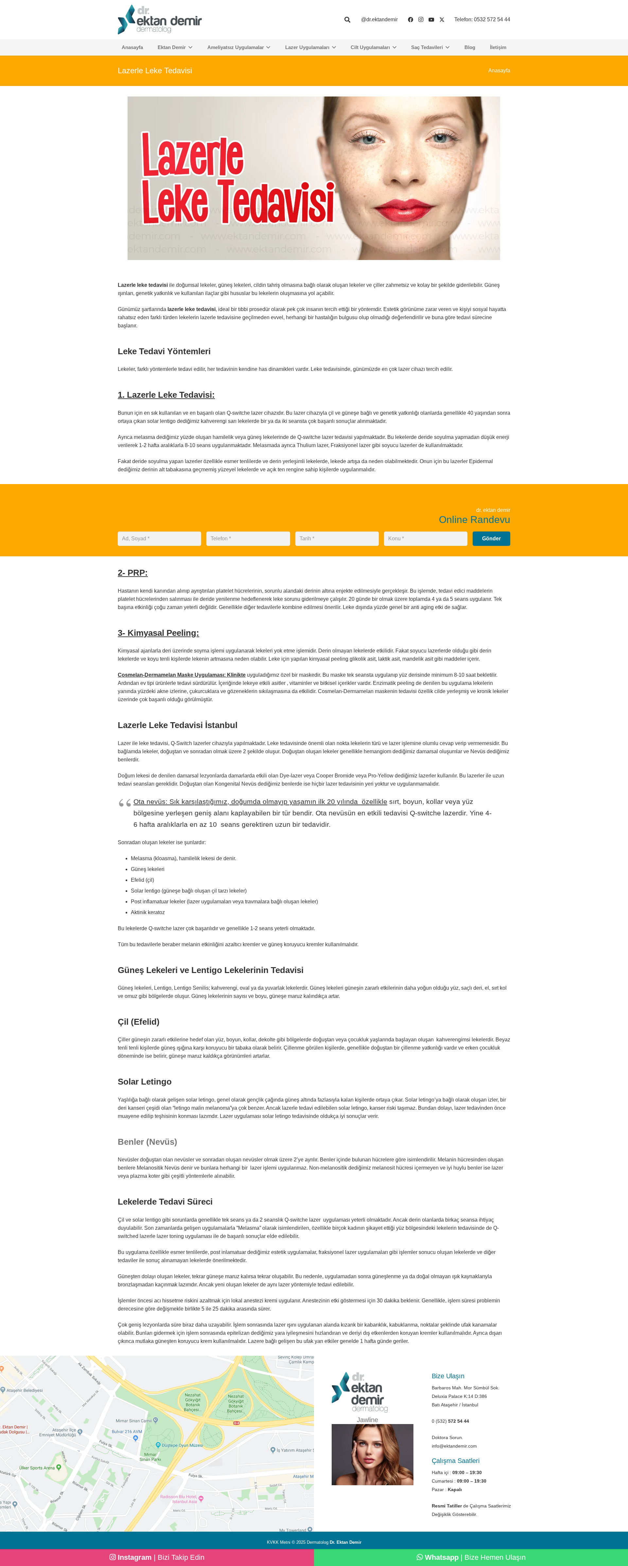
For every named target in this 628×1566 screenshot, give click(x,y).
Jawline (367, 1419)
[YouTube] (431, 19)
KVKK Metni (278, 1542)
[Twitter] (442, 19)
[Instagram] (421, 19)
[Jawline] (372, 1454)
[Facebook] (410, 19)
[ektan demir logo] (160, 19)
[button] (347, 19)
